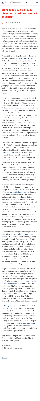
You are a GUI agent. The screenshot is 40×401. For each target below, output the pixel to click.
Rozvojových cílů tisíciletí (24, 58)
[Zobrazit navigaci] (37, 2)
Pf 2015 (4, 358)
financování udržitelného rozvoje (16, 192)
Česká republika (8, 306)
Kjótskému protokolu (10, 152)
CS (32, 2)
